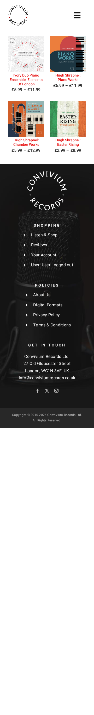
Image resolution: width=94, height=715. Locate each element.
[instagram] (56, 391)
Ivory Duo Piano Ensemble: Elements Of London (26, 80)
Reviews (39, 245)
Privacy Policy (46, 315)
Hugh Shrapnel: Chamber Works (26, 142)
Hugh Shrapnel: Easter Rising (68, 142)
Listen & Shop (44, 235)
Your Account (43, 255)
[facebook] (38, 391)
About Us (41, 295)
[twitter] (47, 391)
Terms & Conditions (52, 325)
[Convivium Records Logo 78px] (18, 7)
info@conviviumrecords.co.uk (47, 378)
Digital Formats (48, 305)
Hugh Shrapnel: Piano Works (68, 78)
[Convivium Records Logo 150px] (47, 173)
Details (19, 61)
